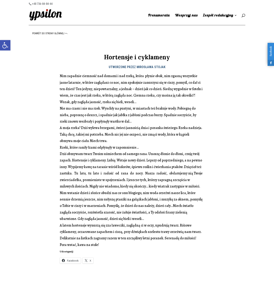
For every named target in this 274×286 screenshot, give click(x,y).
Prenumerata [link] (159, 15)
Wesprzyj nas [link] (186, 15)
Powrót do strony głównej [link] (48, 33)
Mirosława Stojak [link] (151, 67)
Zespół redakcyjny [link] (218, 15)
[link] (5, 45)
